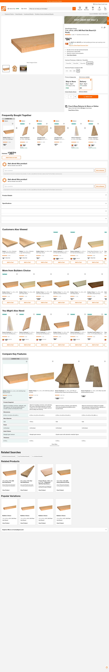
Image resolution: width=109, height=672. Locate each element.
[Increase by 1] (75, 96)
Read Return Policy (73, 110)
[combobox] (50, 8)
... (2, 14)
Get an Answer (100, 170)
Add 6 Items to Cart (11, 157)
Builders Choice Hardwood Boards (44, 14)
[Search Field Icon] (74, 8)
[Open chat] (108, 21)
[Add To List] (102, 27)
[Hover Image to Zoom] (32, 39)
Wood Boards (18, 14)
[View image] (6, 68)
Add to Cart (89, 96)
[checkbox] (3, 121)
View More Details (71, 55)
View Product (5, 490)
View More (54, 444)
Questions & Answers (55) (83, 34)
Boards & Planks (9, 14)
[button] (54, 195)
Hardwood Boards (29, 14)
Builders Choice (6, 515)
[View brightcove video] (23, 68)
